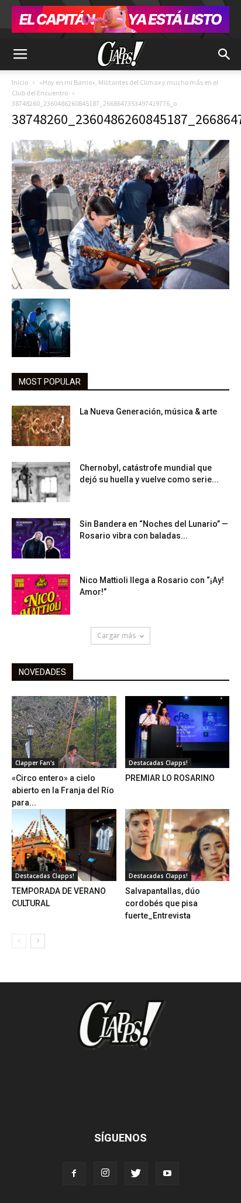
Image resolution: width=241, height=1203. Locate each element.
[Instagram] (105, 1173)
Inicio (20, 82)
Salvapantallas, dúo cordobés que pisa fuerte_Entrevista (162, 903)
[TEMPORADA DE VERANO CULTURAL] (64, 845)
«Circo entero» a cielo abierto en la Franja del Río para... (63, 790)
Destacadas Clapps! (158, 763)
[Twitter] (136, 1173)
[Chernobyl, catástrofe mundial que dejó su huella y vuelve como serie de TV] (41, 482)
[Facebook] (74, 1173)
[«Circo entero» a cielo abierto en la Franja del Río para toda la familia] (64, 732)
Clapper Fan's (35, 763)
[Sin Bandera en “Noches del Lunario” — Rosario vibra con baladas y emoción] (41, 538)
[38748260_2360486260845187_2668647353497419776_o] (120, 286)
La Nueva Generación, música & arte (148, 411)
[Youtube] (167, 1173)
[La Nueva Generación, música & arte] (41, 426)
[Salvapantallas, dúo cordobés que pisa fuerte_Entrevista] (177, 845)
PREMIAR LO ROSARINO (170, 778)
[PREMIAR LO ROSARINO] (177, 732)
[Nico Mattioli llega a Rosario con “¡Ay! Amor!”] (41, 594)
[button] (224, 54)
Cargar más (116, 635)
